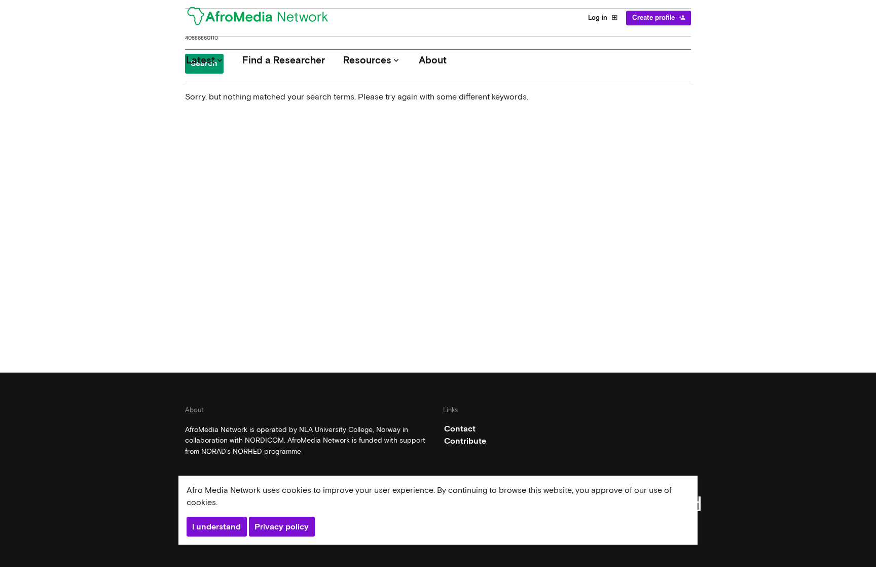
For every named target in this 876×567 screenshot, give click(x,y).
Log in (603, 17)
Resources (372, 60)
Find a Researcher (283, 60)
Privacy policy (281, 526)
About (433, 60)
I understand (216, 526)
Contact (460, 428)
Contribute (465, 441)
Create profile (658, 17)
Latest (205, 60)
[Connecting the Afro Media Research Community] (263, 18)
